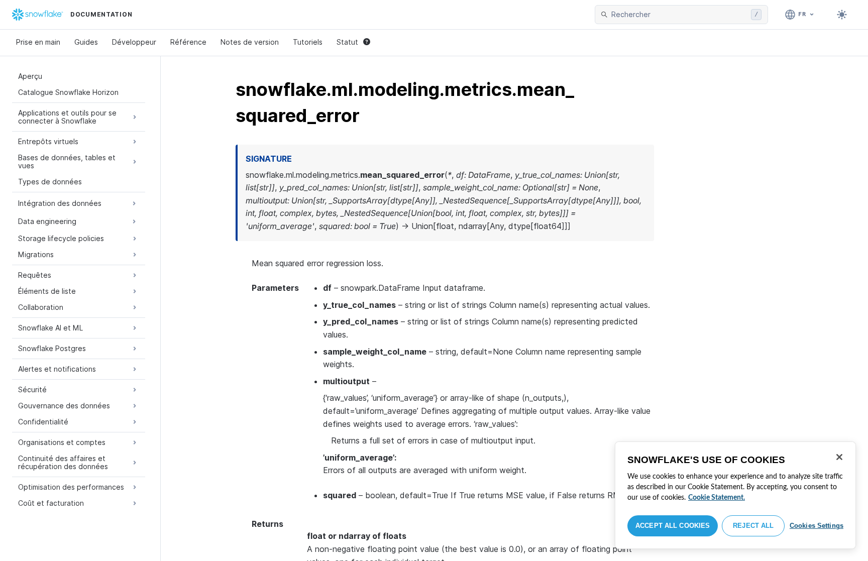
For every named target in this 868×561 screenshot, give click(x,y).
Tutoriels (307, 42)
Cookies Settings (816, 525)
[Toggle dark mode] (842, 15)
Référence (188, 42)
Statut (347, 42)
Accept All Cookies (672, 525)
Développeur (134, 42)
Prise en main (38, 42)
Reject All (753, 525)
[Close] (839, 457)
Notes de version (250, 42)
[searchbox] (679, 15)
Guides (86, 42)
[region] (735, 495)
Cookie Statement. (716, 497)
